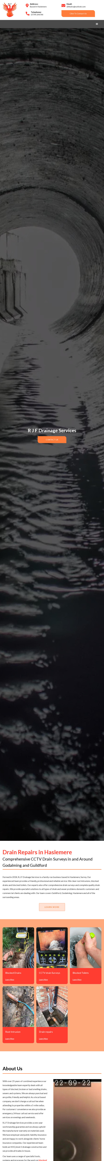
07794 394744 (37, 14)
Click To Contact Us (78, 13)
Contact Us (52, 439)
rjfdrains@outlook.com (76, 6)
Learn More (52, 907)
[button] (97, 24)
